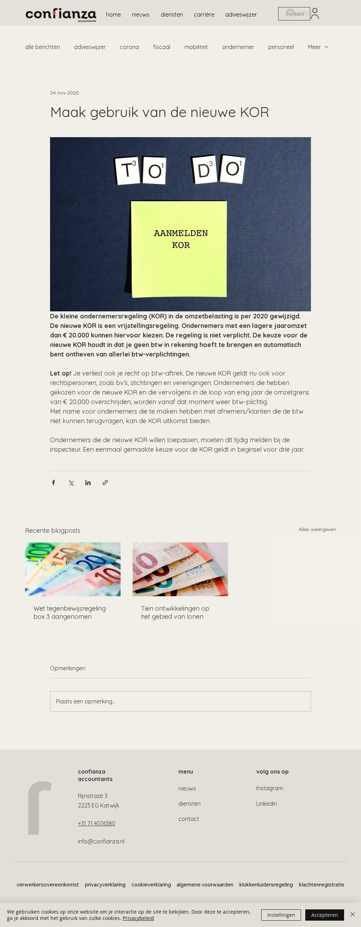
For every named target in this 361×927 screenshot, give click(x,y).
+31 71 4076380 (96, 823)
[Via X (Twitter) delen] (70, 482)
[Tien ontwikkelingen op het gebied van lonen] (180, 569)
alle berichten (42, 46)
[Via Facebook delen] (53, 482)
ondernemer (238, 46)
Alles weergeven (317, 529)
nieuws (187, 788)
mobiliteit (196, 46)
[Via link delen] (105, 482)
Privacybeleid (138, 918)
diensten (189, 803)
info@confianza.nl (101, 841)
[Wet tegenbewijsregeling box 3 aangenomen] (73, 569)
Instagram (269, 788)
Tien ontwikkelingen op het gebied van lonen (175, 612)
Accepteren (324, 914)
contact (188, 818)
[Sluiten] (352, 915)
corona (129, 46)
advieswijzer (90, 46)
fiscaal (161, 46)
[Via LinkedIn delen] (88, 482)
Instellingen (281, 914)
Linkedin (266, 803)
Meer (314, 46)
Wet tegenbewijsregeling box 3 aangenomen (69, 612)
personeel (281, 46)
